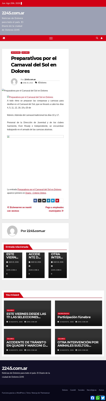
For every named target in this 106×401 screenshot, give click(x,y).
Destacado (16, 52)
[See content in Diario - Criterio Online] (30, 97)
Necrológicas (63, 313)
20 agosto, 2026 (16, 322)
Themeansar (45, 393)
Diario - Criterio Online (35, 193)
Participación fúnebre (74, 317)
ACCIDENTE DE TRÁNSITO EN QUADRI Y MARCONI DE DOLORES (26, 345)
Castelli (73, 390)
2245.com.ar (13, 13)
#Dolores (42, 83)
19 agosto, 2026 (67, 322)
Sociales (81, 390)
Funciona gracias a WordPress (13, 393)
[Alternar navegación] (51, 38)
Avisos (101, 390)
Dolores (25, 52)
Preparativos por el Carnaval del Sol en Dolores (39, 189)
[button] (97, 38)
